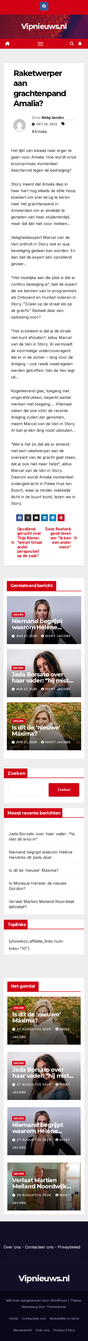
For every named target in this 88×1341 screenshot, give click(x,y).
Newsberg (29, 1307)
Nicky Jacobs (53, 117)
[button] (72, 43)
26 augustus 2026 (34, 1195)
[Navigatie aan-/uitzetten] (40, 43)
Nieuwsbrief (22, 1330)
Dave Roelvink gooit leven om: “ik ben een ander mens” (58, 538)
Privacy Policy (64, 1330)
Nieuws (18, 614)
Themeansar (56, 1307)
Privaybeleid (69, 1247)
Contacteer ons (39, 1247)
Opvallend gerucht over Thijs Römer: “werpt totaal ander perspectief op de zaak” (29, 542)
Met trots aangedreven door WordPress (37, 1300)
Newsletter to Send (64, 1318)
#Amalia (39, 131)
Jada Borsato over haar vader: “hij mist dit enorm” (40, 680)
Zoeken (16, 773)
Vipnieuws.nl (44, 26)
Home (13, 1318)
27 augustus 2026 (34, 1029)
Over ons (12, 1247)
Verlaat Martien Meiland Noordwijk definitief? (39, 1186)
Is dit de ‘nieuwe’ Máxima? (36, 730)
